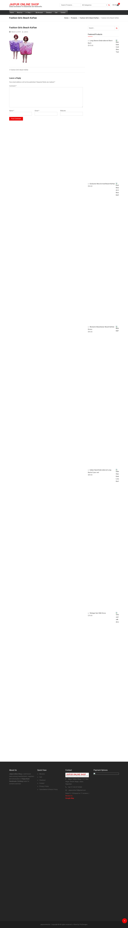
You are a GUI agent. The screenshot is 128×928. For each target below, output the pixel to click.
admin (26, 32)
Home (12, 12)
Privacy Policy (44, 786)
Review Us (68, 796)
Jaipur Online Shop (24, 4)
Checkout (49, 12)
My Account (39, 12)
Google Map (69, 798)
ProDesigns (83, 924)
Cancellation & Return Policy (48, 789)
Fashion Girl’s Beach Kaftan (19, 70)
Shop (29, 12)
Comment (12, 86)
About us (19, 12)
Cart (56, 12)
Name (11, 111)
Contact (63, 12)
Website (63, 111)
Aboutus (42, 774)
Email (37, 111)
